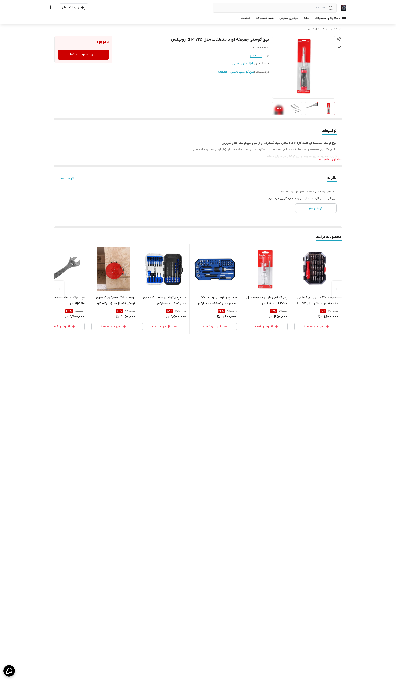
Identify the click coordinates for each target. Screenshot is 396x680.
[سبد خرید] (52, 7)
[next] (59, 289)
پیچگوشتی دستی (242, 72)
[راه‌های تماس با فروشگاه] (9, 671)
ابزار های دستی (316, 29)
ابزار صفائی (336, 29)
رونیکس (256, 55)
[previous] (337, 289)
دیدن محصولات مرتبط (83, 55)
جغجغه (223, 72)
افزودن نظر (66, 179)
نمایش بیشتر (332, 160)
